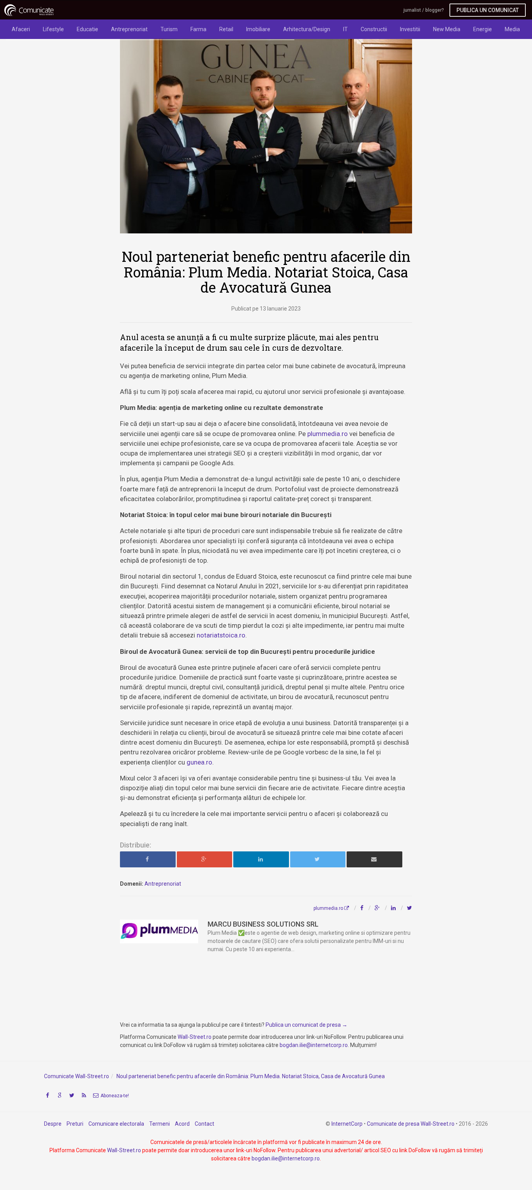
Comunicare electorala (116, 1124)
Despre (53, 1124)
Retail (226, 29)
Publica (487, 10)
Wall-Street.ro (194, 1037)
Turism (169, 29)
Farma (198, 29)
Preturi (75, 1124)
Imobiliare (258, 29)
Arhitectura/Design (306, 29)
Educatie (87, 29)
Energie (482, 29)
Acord (182, 1124)
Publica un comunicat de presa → (306, 1025)
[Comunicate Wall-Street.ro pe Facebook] (47, 1095)
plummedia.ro (327, 434)
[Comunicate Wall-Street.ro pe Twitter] (71, 1095)
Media (512, 29)
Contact (204, 1124)
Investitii (410, 29)
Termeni (159, 1124)
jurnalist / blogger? (423, 10)
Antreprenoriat (129, 29)
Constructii (374, 29)
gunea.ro (199, 762)
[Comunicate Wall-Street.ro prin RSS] (83, 1095)
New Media (446, 29)
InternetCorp (347, 1124)
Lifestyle (53, 29)
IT (345, 29)
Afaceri (21, 29)
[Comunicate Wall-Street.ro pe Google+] (59, 1095)
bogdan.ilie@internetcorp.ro (314, 1045)
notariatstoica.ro (221, 635)
